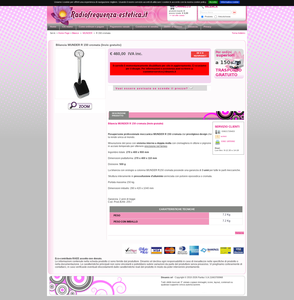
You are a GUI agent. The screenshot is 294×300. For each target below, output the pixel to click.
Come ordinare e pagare (91, 26)
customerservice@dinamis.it (159, 71)
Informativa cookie (230, 2)
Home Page (64, 33)
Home (53, 26)
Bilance (75, 33)
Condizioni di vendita (147, 26)
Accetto (213, 2)
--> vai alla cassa (176, 15)
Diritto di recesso (173, 26)
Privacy (207, 26)
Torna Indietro (238, 33)
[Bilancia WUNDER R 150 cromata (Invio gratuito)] (80, 109)
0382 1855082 (228, 141)
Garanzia (193, 26)
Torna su (239, 233)
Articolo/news (224, 16)
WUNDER (87, 33)
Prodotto (209, 16)
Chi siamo (67, 26)
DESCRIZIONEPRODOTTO (119, 114)
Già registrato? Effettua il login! (151, 6)
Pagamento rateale (120, 26)
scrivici (224, 136)
